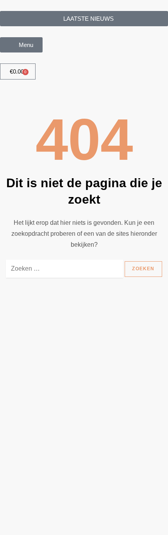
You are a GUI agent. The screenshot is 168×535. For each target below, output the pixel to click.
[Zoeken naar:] (64, 273)
